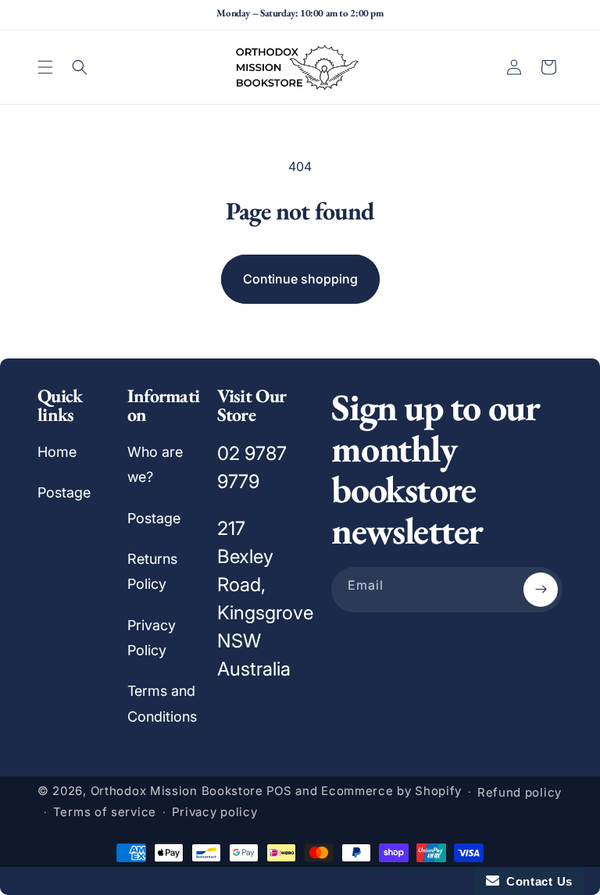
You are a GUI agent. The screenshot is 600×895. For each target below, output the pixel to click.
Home (57, 452)
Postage (64, 492)
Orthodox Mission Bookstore (177, 790)
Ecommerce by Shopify (391, 790)
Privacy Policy (151, 637)
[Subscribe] (540, 589)
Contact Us (536, 881)
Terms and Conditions (162, 703)
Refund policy (519, 792)
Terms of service (104, 811)
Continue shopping (300, 279)
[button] (45, 67)
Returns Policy (152, 571)
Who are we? (155, 464)
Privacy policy (215, 811)
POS (279, 790)
